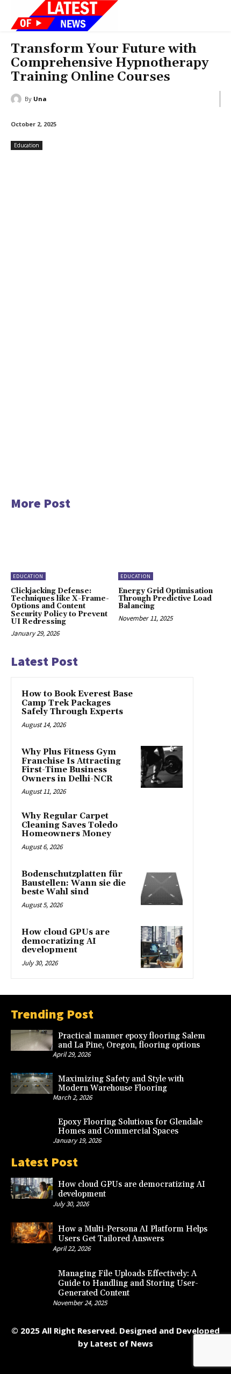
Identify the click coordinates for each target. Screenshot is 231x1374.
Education (26, 145)
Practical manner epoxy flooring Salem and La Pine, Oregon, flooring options (131, 1040)
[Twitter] (140, 1361)
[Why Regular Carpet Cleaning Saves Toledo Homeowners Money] (162, 831)
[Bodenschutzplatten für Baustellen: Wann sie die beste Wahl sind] (162, 889)
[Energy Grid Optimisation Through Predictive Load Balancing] (169, 549)
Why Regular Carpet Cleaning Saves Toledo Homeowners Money (69, 825)
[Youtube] (188, 1361)
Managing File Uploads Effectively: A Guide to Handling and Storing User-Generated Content (128, 1283)
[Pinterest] (115, 1361)
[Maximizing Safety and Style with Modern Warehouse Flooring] (32, 1083)
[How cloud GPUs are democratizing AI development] (162, 947)
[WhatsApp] (164, 1361)
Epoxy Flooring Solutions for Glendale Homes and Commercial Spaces (130, 1126)
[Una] (18, 99)
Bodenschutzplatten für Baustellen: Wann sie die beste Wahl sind (73, 883)
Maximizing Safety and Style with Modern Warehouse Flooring (121, 1083)
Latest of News (121, 1343)
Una (40, 99)
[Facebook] (43, 1361)
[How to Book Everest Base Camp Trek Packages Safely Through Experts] (162, 709)
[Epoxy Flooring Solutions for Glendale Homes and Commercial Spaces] (32, 1126)
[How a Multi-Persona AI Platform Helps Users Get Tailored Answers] (32, 1232)
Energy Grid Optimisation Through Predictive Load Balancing (165, 599)
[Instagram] (67, 1361)
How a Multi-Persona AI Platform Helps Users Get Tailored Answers (132, 1234)
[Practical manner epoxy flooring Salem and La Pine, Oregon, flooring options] (32, 1040)
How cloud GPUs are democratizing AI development (65, 941)
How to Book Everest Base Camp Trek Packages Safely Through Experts (77, 703)
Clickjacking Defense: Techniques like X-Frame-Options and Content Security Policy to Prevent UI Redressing (60, 606)
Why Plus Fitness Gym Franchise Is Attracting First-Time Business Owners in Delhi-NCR (71, 765)
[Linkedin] (91, 1361)
